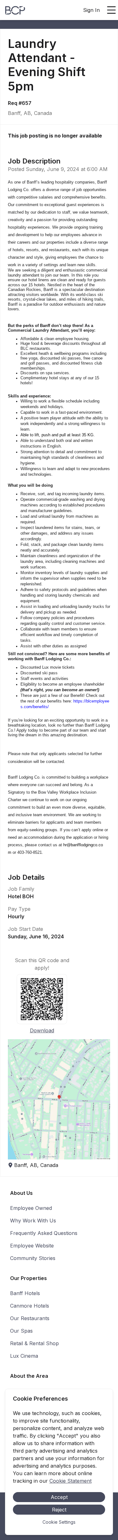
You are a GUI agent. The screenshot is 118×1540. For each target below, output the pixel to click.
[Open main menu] (111, 10)
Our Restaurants (29, 1318)
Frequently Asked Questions (43, 1233)
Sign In (91, 10)
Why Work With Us (33, 1220)
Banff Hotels (25, 1293)
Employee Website (32, 1245)
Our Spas (21, 1331)
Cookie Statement (70, 1481)
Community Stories (32, 1258)
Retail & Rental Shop (34, 1343)
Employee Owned (31, 1208)
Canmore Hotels (29, 1306)
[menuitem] (15, 10)
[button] (59, 1099)
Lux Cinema (24, 1356)
